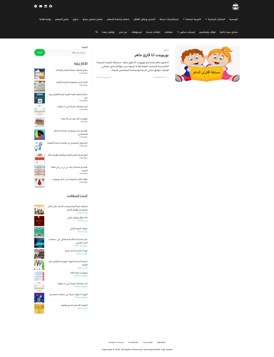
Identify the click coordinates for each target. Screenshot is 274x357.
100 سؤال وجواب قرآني (77, 217)
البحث (84, 47)
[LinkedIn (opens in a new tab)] (45, 6)
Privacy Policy (116, 342)
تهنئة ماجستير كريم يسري (76, 250)
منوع (166, 50)
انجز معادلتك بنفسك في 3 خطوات (72, 106)
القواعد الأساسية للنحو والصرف (74, 305)
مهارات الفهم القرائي (78, 228)
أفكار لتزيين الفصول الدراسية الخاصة (71, 82)
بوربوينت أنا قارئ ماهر (151, 55)
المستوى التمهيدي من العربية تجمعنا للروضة (67, 143)
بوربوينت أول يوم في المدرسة (74, 118)
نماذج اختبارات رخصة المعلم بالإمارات (71, 70)
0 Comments (159, 77)
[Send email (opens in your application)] (40, 6)
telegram (148, 342)
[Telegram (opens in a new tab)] (35, 6)
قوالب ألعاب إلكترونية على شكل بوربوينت (69, 179)
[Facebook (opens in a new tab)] (50, 6)
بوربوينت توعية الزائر (78, 273)
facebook (133, 342)
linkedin (161, 342)
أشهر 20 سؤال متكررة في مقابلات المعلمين (68, 294)
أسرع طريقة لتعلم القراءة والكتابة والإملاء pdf (67, 155)
